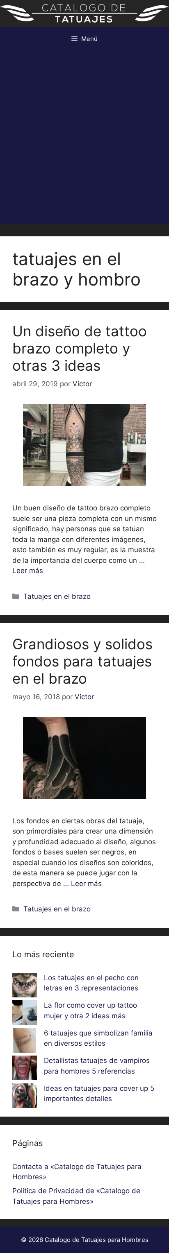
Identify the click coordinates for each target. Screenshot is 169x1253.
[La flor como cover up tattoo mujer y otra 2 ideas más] (24, 1014)
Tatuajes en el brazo (57, 596)
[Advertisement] (84, 139)
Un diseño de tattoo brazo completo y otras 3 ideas (79, 348)
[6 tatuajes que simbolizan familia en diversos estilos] (24, 1042)
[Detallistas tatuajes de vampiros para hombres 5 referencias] (24, 1069)
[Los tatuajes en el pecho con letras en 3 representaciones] (24, 987)
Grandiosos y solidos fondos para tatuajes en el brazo (82, 661)
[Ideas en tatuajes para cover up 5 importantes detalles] (24, 1097)
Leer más (27, 570)
